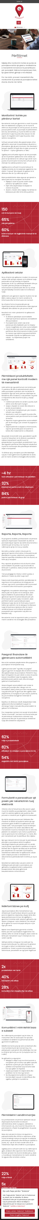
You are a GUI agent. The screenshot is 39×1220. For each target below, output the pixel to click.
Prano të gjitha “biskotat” (20, 1215)
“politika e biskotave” (17, 1206)
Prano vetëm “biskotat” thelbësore (19, 1211)
